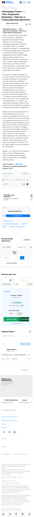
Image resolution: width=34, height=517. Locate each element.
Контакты (3, 424)
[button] (27, 24)
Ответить (14, 359)
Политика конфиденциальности (9, 420)
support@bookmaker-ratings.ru (13, 483)
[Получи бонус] (21, 2)
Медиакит (4, 427)
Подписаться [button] (18, 215)
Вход (28, 2)
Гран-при (19, 164)
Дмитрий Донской (15, 211)
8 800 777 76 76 (11, 481)
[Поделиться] (30, 24)
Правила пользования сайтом (9, 416)
